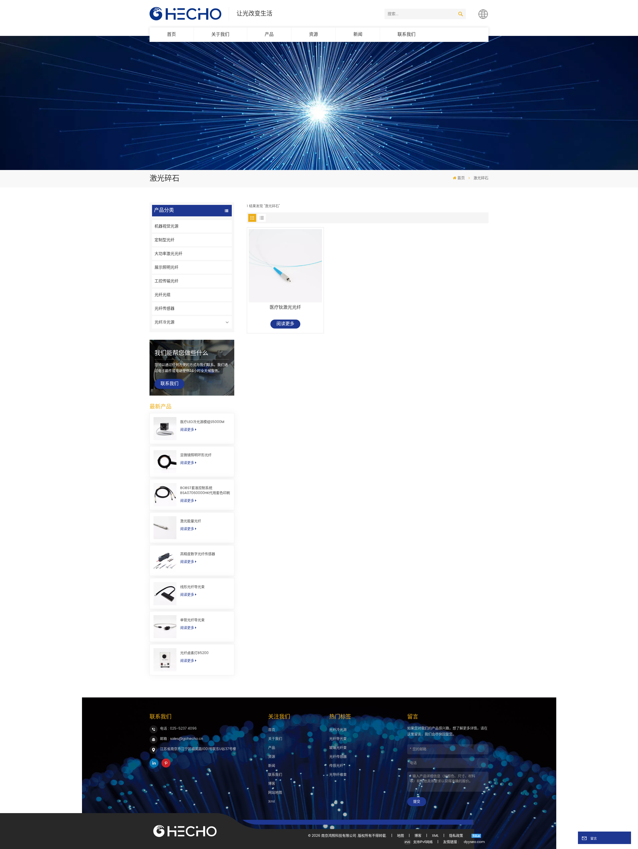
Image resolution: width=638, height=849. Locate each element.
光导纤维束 (338, 774)
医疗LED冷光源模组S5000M (202, 422)
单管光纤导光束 (192, 620)
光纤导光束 (338, 739)
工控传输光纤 (166, 281)
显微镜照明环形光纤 (196, 455)
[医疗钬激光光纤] (285, 265)
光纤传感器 (164, 308)
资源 (313, 34)
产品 (269, 34)
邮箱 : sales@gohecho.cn (181, 739)
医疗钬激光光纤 (285, 308)
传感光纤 (336, 765)
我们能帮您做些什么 (181, 353)
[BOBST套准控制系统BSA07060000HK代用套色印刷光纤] (165, 494)
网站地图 (275, 792)
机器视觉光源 (166, 226)
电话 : (178, 728)
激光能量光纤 (190, 521)
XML (435, 836)
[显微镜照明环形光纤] (165, 461)
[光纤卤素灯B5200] (165, 659)
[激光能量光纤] (165, 527)
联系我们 (406, 34)
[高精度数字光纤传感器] (165, 560)
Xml (271, 801)
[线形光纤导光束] (165, 593)
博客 (271, 783)
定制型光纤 (164, 240)
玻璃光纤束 (338, 748)
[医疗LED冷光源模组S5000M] (165, 428)
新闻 (357, 34)
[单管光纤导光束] (165, 626)
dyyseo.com (474, 842)
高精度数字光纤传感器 (197, 554)
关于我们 (220, 34)
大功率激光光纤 (168, 254)
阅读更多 (187, 429)
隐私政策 (456, 836)
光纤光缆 (162, 295)
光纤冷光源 (164, 322)
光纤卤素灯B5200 (194, 653)
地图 (400, 836)
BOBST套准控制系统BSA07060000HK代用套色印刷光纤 (205, 491)
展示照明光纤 (166, 267)
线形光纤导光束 (192, 587)
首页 (171, 34)
